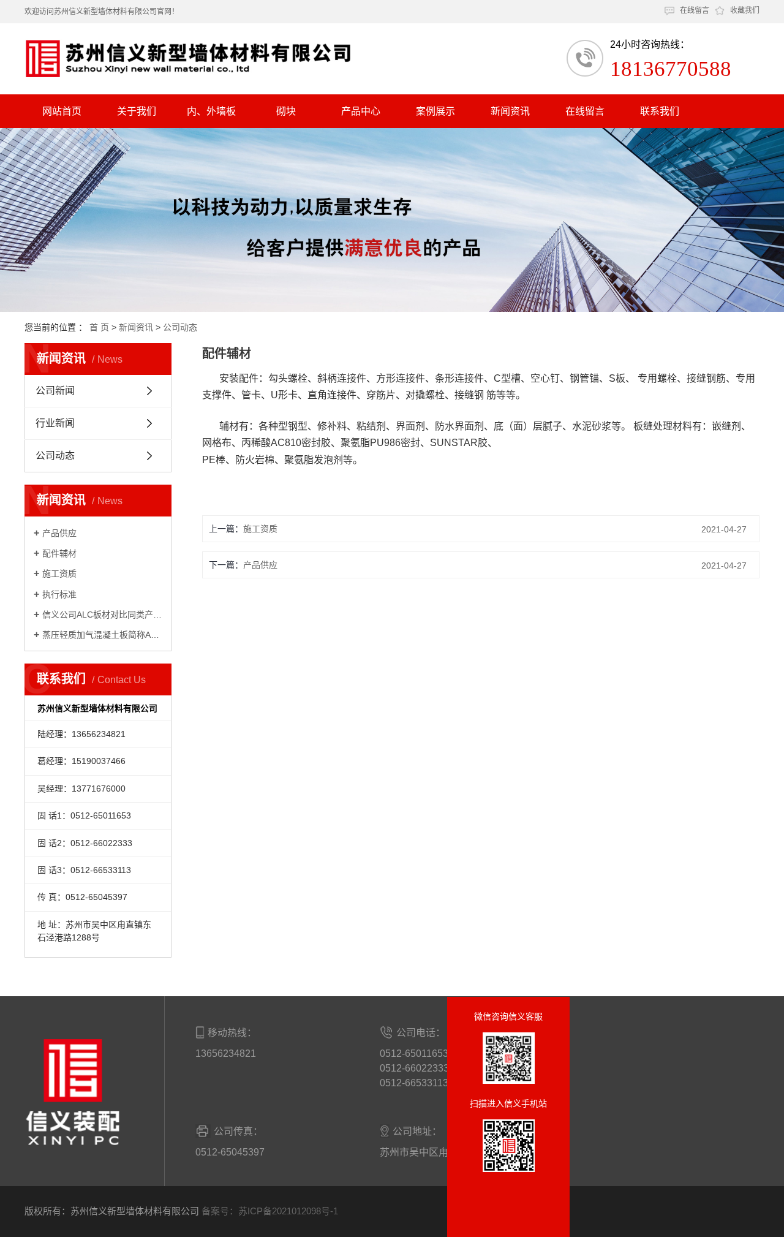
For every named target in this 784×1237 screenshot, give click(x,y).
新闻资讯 (510, 111)
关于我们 (136, 111)
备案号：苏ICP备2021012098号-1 (270, 1211)
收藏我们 (745, 10)
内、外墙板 (211, 111)
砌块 (286, 111)
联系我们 (659, 111)
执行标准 (59, 594)
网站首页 (61, 111)
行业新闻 (55, 423)
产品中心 (360, 111)
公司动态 (180, 327)
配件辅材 (59, 553)
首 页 (99, 327)
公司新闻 (55, 390)
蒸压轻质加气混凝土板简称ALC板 (102, 635)
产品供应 (59, 533)
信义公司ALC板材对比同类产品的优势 (102, 614)
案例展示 (435, 111)
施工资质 (59, 573)
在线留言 (694, 10)
